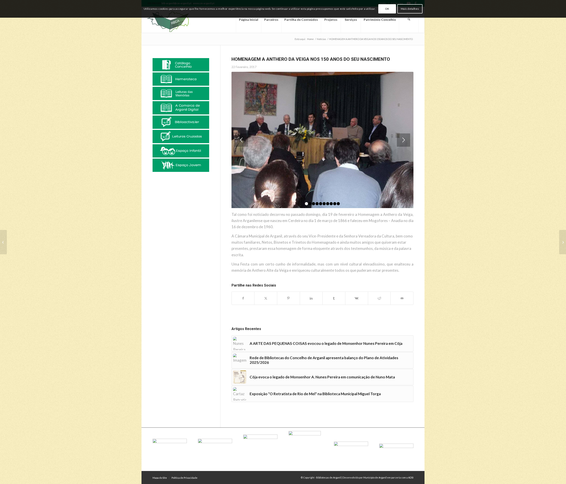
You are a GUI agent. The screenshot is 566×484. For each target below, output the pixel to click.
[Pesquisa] (409, 20)
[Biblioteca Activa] (181, 122)
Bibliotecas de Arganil (328, 477)
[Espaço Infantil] (181, 151)
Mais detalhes (410, 8)
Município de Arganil (375, 477)
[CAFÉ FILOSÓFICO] (3, 242)
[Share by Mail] (402, 298)
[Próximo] (403, 140)
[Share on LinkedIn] (311, 298)
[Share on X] (265, 298)
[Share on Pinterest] (288, 298)
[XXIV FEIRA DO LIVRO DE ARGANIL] (562, 242)
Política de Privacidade (184, 477)
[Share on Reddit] (379, 298)
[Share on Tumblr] (334, 298)
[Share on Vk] (356, 298)
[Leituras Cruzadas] (181, 136)
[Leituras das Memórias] (181, 93)
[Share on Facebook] (243, 298)
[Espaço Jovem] (181, 165)
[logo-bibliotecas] (175, 20)
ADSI (410, 477)
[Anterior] (241, 140)
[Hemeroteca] (181, 79)
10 (338, 203)
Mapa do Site (160, 477)
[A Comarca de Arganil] (181, 107)
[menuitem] (248, 20)
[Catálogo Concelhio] (181, 64)
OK (387, 8)
